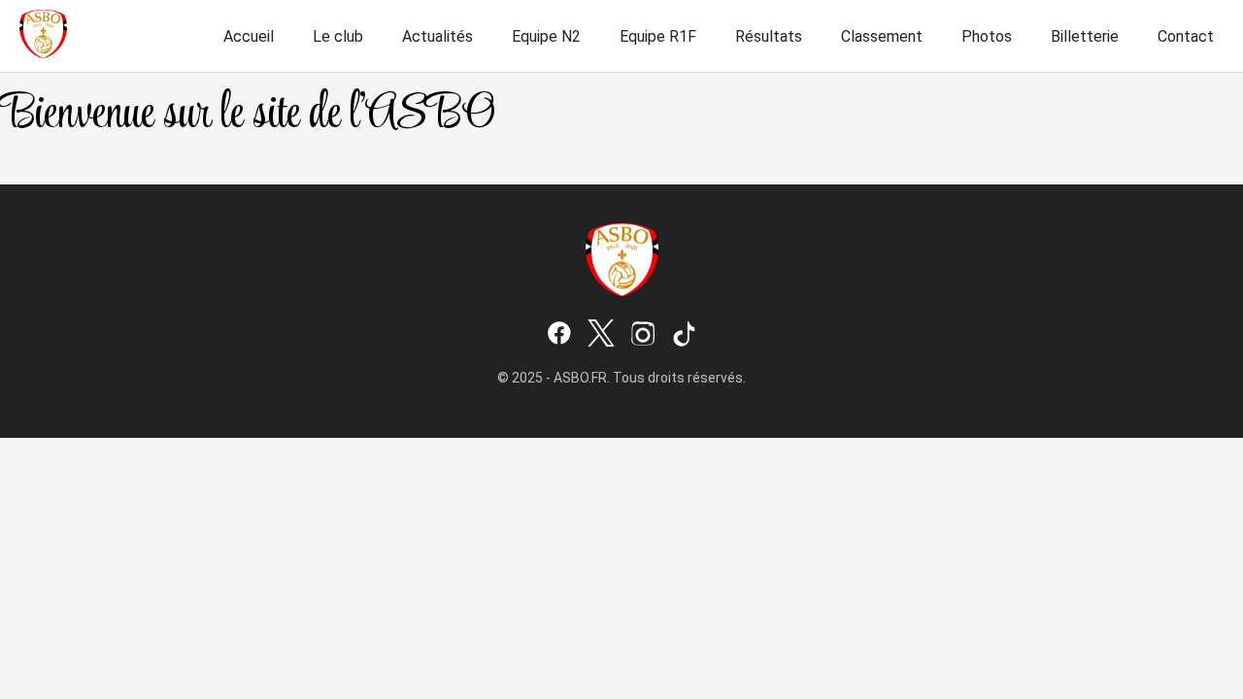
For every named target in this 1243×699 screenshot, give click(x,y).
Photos (986, 36)
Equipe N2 (546, 36)
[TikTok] (684, 334)
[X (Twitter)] (601, 334)
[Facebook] (559, 334)
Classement (882, 36)
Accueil (248, 36)
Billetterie (1085, 36)
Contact (1186, 36)
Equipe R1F (658, 36)
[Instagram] (642, 334)
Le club (338, 36)
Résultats (768, 36)
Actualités (437, 36)
